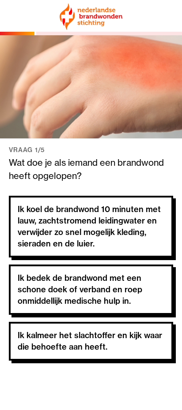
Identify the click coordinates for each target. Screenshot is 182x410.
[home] (91, 17)
